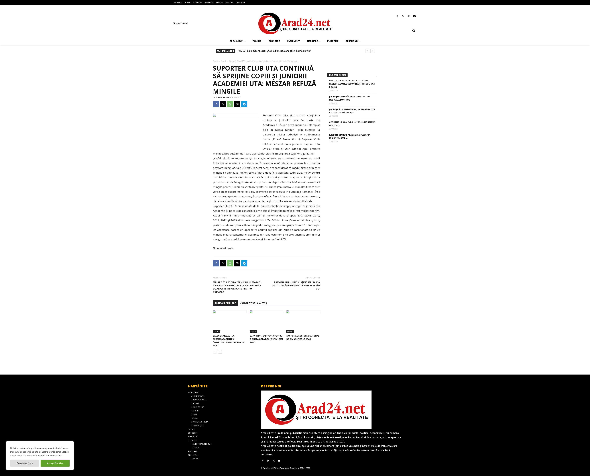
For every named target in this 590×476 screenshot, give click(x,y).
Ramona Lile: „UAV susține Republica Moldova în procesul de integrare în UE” (296, 285)
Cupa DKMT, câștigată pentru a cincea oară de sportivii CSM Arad (266, 339)
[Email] (237, 104)
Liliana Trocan (222, 97)
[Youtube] (414, 16)
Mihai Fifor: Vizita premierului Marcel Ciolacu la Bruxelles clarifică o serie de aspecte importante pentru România (237, 287)
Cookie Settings (25, 463)
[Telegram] (244, 104)
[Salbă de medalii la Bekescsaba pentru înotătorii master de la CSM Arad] (229, 321)
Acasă (215, 61)
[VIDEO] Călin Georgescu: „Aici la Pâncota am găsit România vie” (352, 111)
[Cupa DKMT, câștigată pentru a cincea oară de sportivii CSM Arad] (266, 321)
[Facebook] (397, 16)
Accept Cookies (55, 463)
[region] (40, 455)
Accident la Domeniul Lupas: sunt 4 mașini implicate (267, 50)
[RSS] (403, 16)
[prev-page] (215, 352)
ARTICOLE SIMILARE (225, 303)
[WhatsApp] (230, 104)
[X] (409, 16)
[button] (413, 30)
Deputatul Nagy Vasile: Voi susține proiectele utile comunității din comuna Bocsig (352, 83)
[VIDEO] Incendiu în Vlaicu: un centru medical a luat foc (349, 98)
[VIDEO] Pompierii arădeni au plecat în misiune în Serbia (349, 136)
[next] (372, 51)
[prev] (367, 51)
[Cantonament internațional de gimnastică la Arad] (303, 321)
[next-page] (220, 352)
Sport (223, 61)
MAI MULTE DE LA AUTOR (253, 303)
